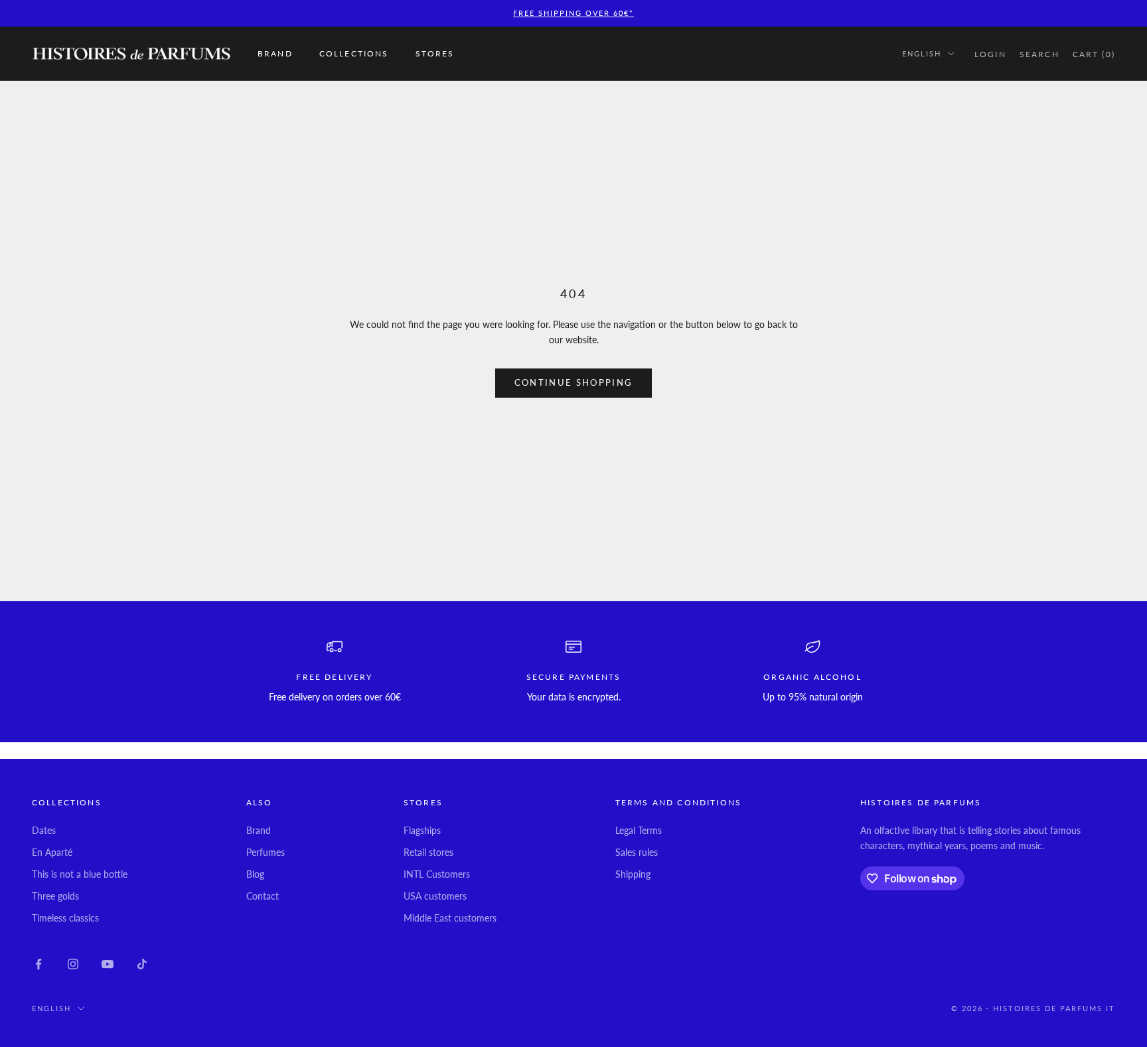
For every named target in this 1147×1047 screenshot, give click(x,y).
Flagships (422, 830)
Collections (354, 53)
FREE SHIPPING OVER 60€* (573, 13)
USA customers (435, 896)
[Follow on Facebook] (38, 964)
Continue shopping (573, 382)
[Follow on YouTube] (107, 964)
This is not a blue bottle (79, 874)
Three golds (55, 896)
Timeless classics (65, 918)
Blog (255, 874)
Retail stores (428, 852)
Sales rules (636, 852)
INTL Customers (437, 874)
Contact (262, 896)
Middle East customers (450, 918)
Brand (275, 53)
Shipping (632, 874)
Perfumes (265, 852)
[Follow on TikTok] (142, 964)
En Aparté (52, 852)
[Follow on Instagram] (73, 964)
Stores (435, 53)
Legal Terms (638, 830)
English (921, 53)
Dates (44, 830)
